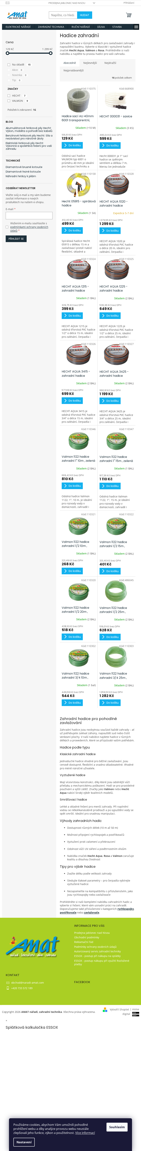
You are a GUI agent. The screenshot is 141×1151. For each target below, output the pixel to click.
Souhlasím (117, 1127)
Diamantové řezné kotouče (23, 171)
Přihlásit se (16, 239)
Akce (17, 70)
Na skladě (21, 64)
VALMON (20, 100)
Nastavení (24, 1142)
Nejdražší (110, 63)
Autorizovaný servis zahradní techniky (97, 951)
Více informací (85, 1133)
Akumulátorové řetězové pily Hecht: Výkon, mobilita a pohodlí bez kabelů (29, 129)
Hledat (84, 15)
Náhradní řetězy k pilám (21, 176)
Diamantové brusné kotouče (24, 167)
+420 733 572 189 (21, 988)
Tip (16, 80)
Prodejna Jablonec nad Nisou (66, 3)
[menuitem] (18, 27)
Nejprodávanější (74, 70)
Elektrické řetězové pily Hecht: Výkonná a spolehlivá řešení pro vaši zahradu (29, 146)
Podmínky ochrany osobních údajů (95, 946)
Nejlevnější (90, 63)
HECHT (19, 95)
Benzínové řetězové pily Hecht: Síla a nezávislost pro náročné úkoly (29, 137)
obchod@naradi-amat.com (27, 982)
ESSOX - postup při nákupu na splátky (97, 956)
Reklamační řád (83, 942)
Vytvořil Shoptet (119, 1009)
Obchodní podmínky (86, 937)
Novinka (19, 75)
